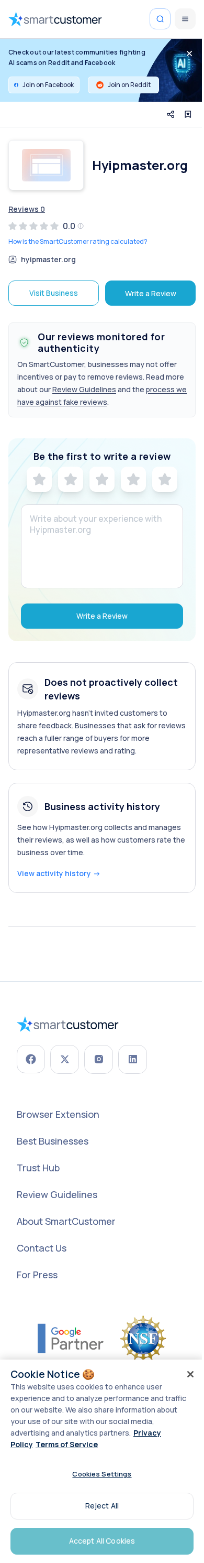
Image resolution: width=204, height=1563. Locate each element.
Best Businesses (52, 1141)
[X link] (64, 1059)
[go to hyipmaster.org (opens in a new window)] (46, 165)
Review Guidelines (84, 389)
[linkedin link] (132, 1059)
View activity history (58, 873)
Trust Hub (38, 1167)
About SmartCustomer (66, 1221)
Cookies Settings (101, 1474)
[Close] (190, 1374)
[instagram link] (98, 1059)
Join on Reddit (129, 84)
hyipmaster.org (48, 259)
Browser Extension (58, 1114)
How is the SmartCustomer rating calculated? (78, 241)
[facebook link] (31, 1059)
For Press (37, 1274)
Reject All (102, 1506)
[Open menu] (185, 18)
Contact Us (41, 1248)
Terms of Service (67, 1444)
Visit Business (53, 293)
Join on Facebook (48, 84)
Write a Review (150, 293)
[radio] (39, 479)
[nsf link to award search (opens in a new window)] (143, 1339)
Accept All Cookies (102, 1541)
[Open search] (160, 18)
